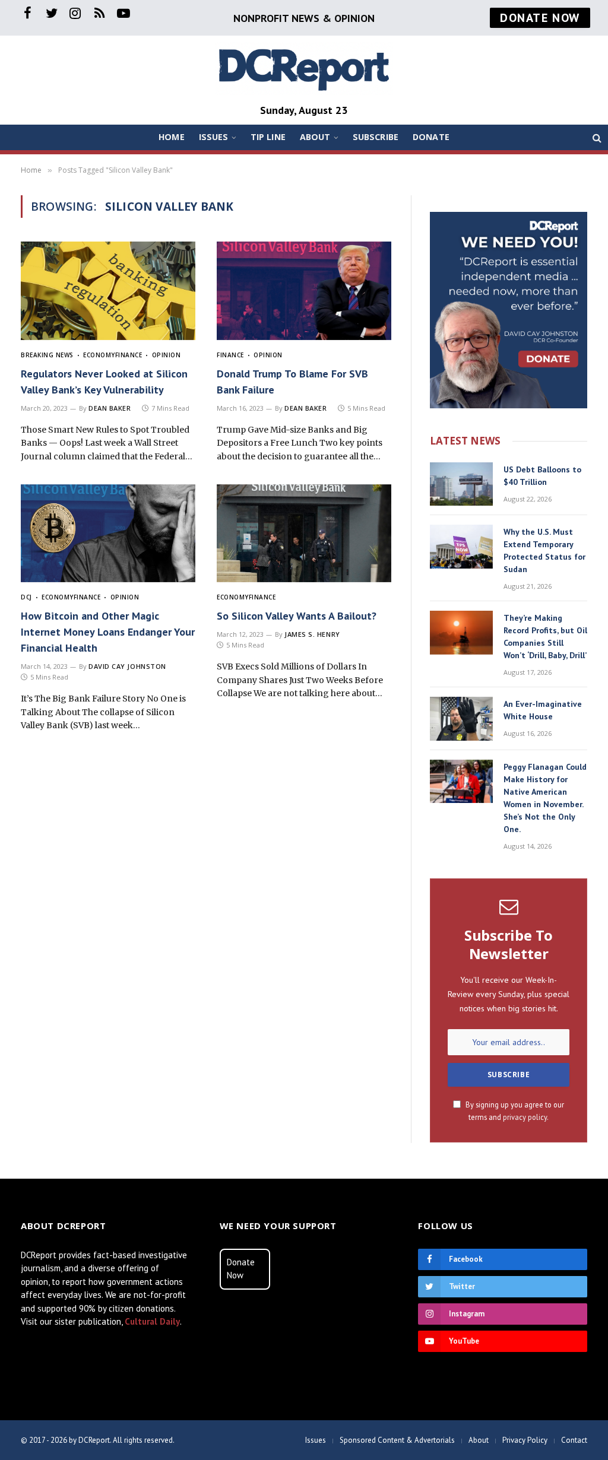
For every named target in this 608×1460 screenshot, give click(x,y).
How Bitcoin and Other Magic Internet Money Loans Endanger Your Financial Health (108, 632)
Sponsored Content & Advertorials (397, 1440)
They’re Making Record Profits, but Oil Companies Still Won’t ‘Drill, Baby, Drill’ (545, 636)
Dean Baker (109, 408)
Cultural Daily (152, 1321)
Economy (99, 355)
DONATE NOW (540, 18)
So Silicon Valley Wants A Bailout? (296, 616)
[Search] (595, 137)
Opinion (166, 355)
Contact (574, 1440)
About (315, 136)
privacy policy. (526, 1117)
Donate (431, 136)
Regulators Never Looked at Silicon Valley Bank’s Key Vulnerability (104, 381)
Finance (128, 355)
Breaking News (47, 355)
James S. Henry (312, 634)
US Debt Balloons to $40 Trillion (542, 475)
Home (172, 136)
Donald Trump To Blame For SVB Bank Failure (292, 381)
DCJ (26, 597)
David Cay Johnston (127, 666)
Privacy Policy (524, 1440)
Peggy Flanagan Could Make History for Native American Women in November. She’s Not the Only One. (545, 797)
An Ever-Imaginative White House (543, 710)
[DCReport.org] (304, 68)
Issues (214, 136)
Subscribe (375, 136)
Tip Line (268, 136)
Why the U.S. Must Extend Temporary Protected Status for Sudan (544, 550)
